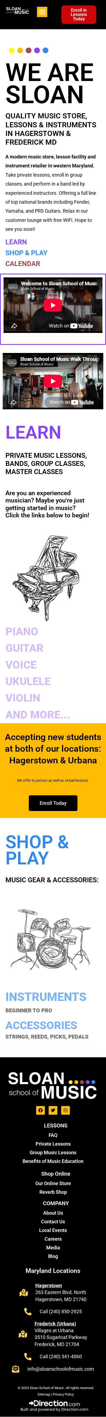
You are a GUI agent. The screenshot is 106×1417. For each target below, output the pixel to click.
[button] (42, 12)
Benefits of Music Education (53, 1161)
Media (53, 1247)
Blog (53, 1256)
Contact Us (53, 1221)
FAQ (53, 1135)
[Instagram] (65, 1110)
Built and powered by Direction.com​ (54, 1409)
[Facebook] (40, 1110)
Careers (53, 1239)
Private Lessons (53, 1144)
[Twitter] (53, 1110)
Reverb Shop (53, 1192)
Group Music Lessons (53, 1152)
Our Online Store (53, 1183)
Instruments (45, 997)
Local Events (53, 1230)
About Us (53, 1213)
